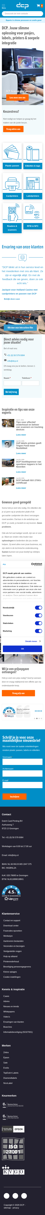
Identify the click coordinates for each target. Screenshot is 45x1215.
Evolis (6, 1068)
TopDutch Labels (10, 1073)
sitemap (7, 1208)
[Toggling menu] (3, 5)
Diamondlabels (10, 1078)
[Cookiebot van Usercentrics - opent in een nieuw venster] (31, 564)
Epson (6, 1057)
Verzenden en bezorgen (14, 946)
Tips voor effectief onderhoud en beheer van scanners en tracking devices (29, 426)
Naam (7, 378)
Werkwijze (8, 936)
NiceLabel (7, 1083)
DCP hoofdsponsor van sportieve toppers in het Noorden (29, 464)
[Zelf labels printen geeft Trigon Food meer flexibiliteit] (8, 444)
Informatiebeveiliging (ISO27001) (18, 1032)
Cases (6, 996)
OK (22, 649)
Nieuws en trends (11, 1006)
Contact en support (11, 920)
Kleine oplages (10, 972)
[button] (22, 893)
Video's (6, 1017)
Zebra (6, 1052)
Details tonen (31, 641)
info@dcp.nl (12, 361)
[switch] (38, 616)
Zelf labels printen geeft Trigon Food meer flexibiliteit (28, 445)
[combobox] (22, 13)
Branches (7, 1027)
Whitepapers (9, 1012)
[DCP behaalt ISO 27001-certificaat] (8, 481)
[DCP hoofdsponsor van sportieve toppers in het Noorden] (8, 463)
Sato (5, 1063)
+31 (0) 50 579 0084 (16, 355)
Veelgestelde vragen (12, 951)
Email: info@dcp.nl (10, 855)
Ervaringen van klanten (13, 1022)
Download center (10, 926)
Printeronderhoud (11, 961)
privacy (16, 1208)
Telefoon (26, 378)
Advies (6, 1001)
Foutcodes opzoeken (12, 931)
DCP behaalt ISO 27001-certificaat (29, 481)
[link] (22, 712)
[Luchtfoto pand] (22, 333)
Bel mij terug (11, 392)
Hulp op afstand (10, 956)
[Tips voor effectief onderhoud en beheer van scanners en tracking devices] (8, 423)
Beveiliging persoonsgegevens (17, 967)
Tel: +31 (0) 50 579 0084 (12, 837)
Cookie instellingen (11, 977)
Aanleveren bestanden (13, 941)
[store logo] (22, 6)
